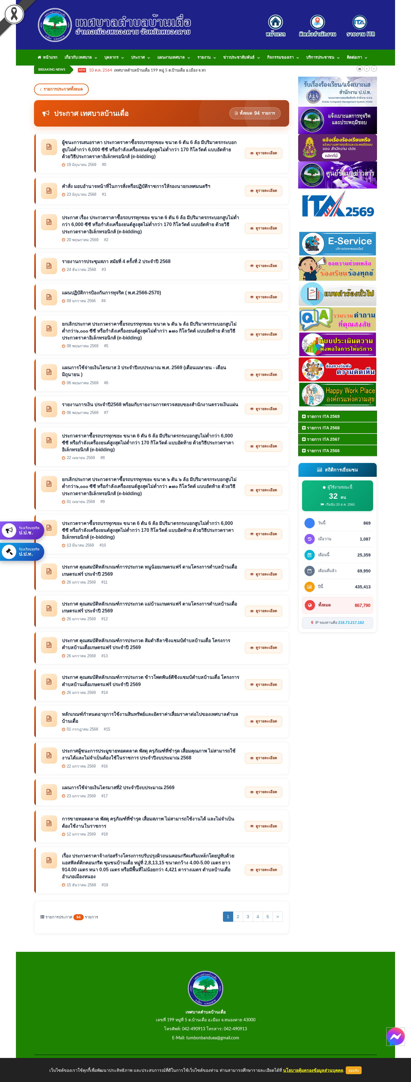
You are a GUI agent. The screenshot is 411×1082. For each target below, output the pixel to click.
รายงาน (204, 58)
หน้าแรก (49, 58)
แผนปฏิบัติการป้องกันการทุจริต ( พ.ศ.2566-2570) (111, 292)
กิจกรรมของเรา (280, 58)
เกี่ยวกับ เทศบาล (78, 58)
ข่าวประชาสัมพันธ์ (239, 58)
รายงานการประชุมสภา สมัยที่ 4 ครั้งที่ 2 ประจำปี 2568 (116, 261)
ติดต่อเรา (354, 58)
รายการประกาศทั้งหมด (63, 89)
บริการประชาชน (320, 58)
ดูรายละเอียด (266, 153)
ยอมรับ (354, 1070)
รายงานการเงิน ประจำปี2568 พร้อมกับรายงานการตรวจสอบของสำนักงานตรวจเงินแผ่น (150, 404)
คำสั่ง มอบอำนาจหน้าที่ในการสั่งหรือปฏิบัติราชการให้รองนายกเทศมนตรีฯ (136, 186)
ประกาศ (138, 58)
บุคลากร (111, 58)
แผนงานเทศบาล (171, 58)
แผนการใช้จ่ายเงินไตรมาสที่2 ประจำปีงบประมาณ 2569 (118, 787)
